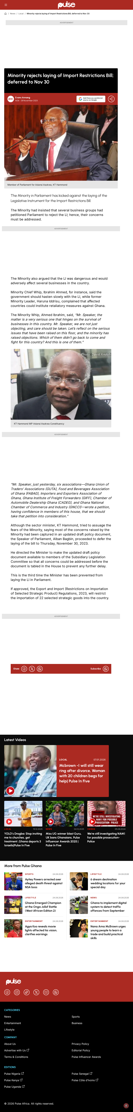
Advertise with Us (15, 1050)
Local (21, 13)
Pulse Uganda (12, 1086)
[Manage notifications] (126, 1105)
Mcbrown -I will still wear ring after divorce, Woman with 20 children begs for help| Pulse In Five (82, 773)
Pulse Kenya (11, 1080)
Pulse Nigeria (12, 1073)
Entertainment (34, 921)
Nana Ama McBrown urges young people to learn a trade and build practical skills (108, 932)
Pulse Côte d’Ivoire (83, 1080)
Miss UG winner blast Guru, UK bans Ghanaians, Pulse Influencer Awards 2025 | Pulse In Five (64, 839)
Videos (91, 829)
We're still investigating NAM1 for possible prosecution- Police (106, 837)
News (12, 13)
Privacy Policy (80, 1043)
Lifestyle (30, 897)
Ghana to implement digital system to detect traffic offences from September (109, 906)
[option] (23, 829)
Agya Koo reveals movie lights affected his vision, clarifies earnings (41, 930)
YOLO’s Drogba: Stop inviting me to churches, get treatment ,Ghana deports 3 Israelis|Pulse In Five (23, 839)
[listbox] (66, 829)
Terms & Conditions (16, 1056)
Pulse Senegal (80, 1073)
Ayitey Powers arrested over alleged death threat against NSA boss (43, 883)
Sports (29, 874)
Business (77, 1023)
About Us (10, 1043)
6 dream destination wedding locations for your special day (108, 883)
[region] (66, 829)
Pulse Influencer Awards (86, 1056)
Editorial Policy (81, 1050)
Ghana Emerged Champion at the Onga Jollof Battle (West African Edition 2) (43, 906)
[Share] (111, 99)
